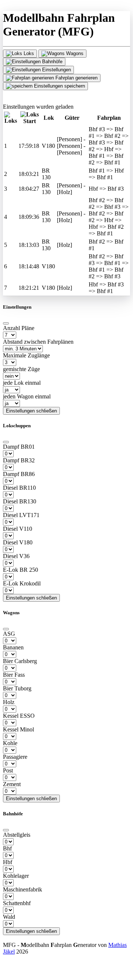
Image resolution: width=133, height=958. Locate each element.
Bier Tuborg (17, 688)
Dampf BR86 (19, 474)
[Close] (6, 323)
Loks (28, 53)
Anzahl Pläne (18, 328)
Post (8, 770)
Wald (9, 917)
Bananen (13, 647)
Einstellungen (56, 69)
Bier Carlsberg (20, 661)
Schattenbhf (17, 903)
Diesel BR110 (19, 488)
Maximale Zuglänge (26, 355)
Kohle (10, 743)
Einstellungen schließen (31, 411)
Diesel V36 (16, 556)
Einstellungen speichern (59, 86)
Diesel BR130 (19, 501)
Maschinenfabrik (22, 889)
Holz (8, 702)
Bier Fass (14, 675)
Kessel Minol (18, 729)
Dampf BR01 (19, 447)
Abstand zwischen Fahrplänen (38, 342)
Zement (12, 784)
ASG (9, 634)
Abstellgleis (16, 835)
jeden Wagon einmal (27, 396)
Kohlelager (16, 876)
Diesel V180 (18, 542)
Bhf (7, 848)
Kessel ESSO (19, 716)
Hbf (7, 862)
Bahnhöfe (51, 61)
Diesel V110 (17, 529)
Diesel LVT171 (21, 515)
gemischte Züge (21, 369)
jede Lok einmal (22, 383)
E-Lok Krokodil (22, 583)
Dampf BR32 (19, 460)
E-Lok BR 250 (20, 570)
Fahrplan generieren (76, 78)
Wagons (74, 53)
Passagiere (15, 757)
